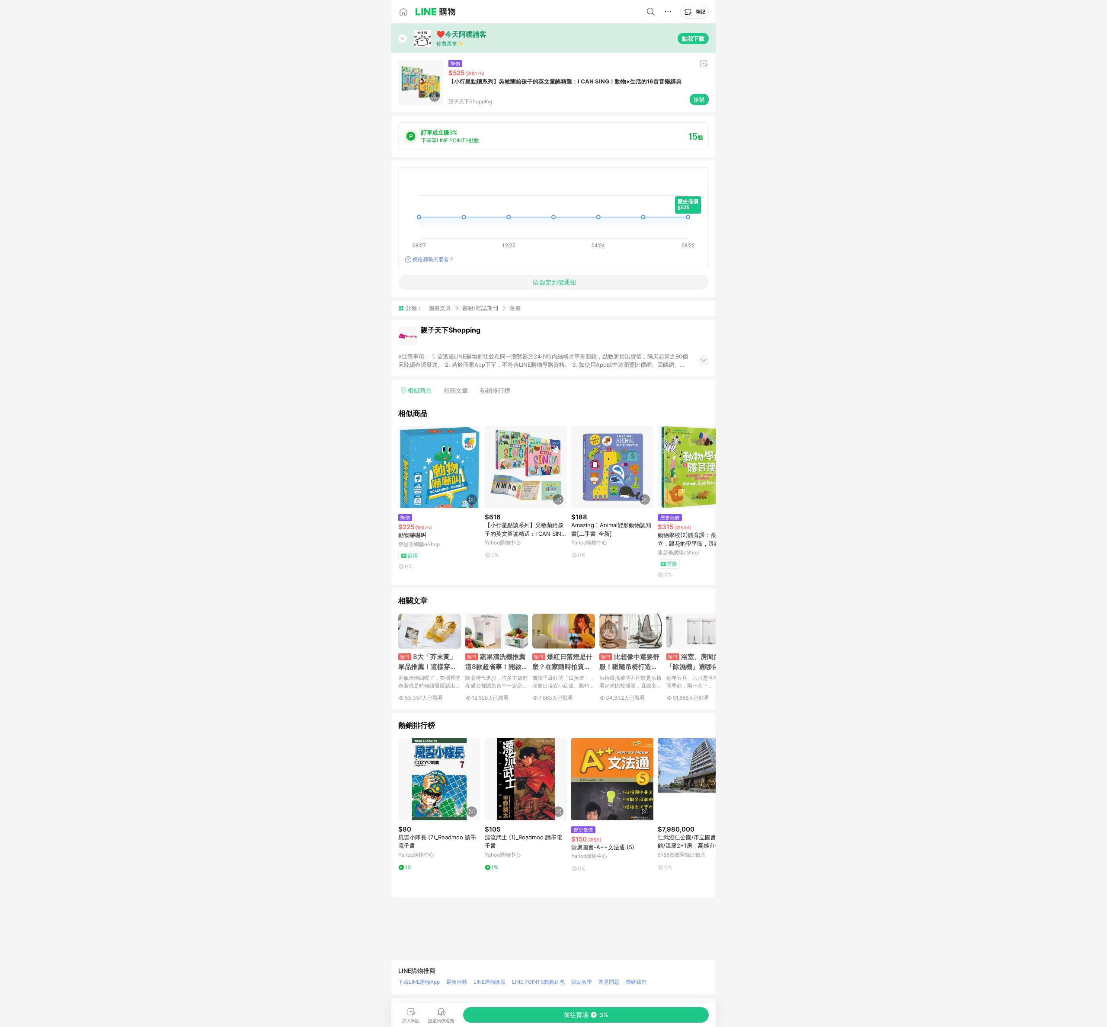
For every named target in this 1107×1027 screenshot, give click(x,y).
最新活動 (456, 982)
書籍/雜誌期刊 (480, 307)
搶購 (699, 99)
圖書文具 (440, 307)
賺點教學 (581, 982)
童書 (515, 308)
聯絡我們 (636, 982)
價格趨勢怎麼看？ (433, 259)
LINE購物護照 (490, 982)
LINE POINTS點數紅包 (538, 982)
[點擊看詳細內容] (439, 467)
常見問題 (608, 982)
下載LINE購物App (419, 982)
